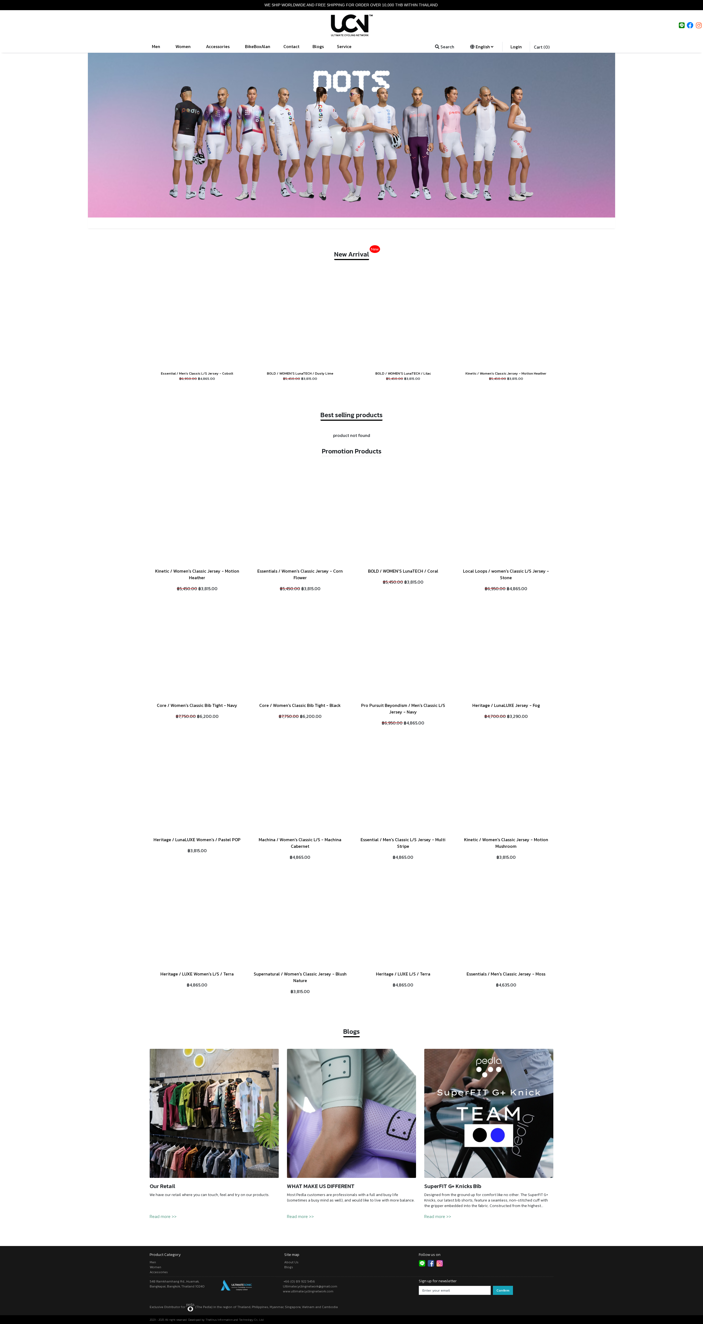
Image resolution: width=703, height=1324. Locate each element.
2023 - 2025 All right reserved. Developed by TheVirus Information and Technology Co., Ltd (207, 1319)
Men (156, 46)
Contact (291, 46)
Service (345, 46)
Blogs (318, 46)
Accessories (218, 46)
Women (183, 46)
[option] (351, 135)
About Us (291, 1262)
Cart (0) (541, 47)
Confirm (502, 1290)
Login (516, 46)
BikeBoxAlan (257, 46)
